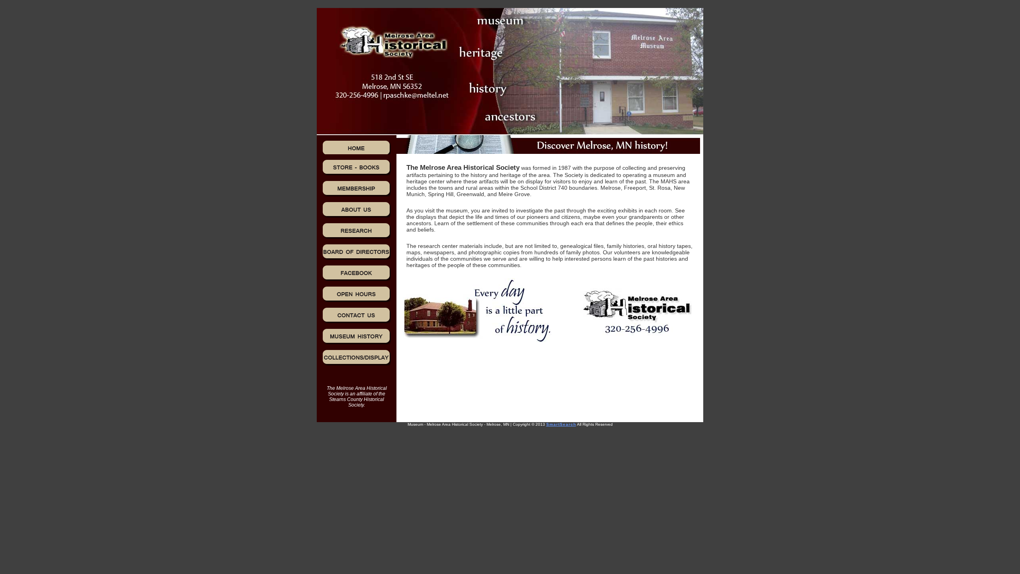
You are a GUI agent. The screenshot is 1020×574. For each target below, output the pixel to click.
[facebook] (356, 273)
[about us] (356, 210)
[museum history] (356, 336)
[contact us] (356, 315)
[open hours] (356, 294)
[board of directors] (356, 252)
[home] (356, 147)
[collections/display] (356, 358)
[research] (356, 231)
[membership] (356, 189)
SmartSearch (561, 424)
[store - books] (356, 167)
